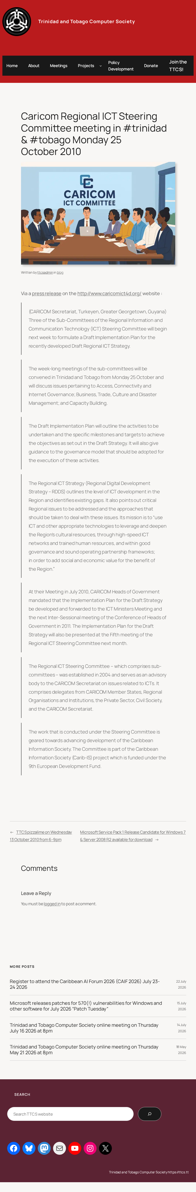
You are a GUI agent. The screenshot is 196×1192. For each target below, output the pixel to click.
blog (60, 272)
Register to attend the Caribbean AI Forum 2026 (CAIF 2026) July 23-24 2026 (85, 984)
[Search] (149, 1114)
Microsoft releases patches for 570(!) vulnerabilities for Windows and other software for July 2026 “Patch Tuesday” (86, 1006)
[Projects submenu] (100, 65)
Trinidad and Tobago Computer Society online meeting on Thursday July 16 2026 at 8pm (84, 1028)
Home (12, 65)
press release (46, 293)
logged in (52, 903)
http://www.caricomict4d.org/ (109, 293)
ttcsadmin (45, 272)
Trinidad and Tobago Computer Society (86, 21)
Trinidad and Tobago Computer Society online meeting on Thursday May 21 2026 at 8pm (84, 1049)
